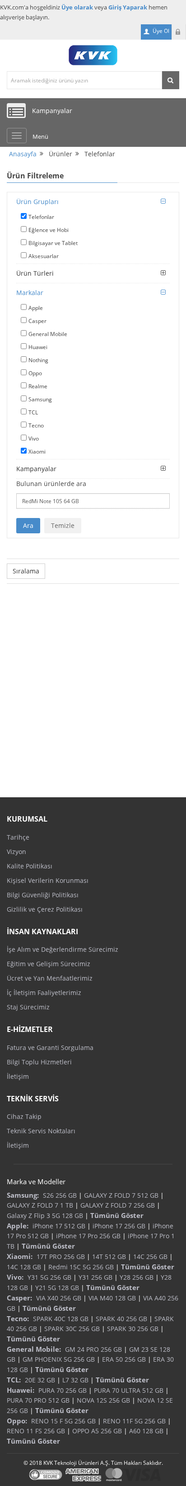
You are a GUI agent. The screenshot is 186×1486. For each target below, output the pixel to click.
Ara (28, 525)
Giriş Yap (178, 32)
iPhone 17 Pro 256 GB (88, 1236)
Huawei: (20, 1390)
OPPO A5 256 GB (97, 1431)
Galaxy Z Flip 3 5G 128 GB (45, 1215)
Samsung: (23, 1195)
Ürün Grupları (37, 201)
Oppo (35, 373)
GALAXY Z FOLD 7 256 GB (117, 1205)
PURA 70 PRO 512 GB (38, 1400)
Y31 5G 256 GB (49, 1277)
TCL (33, 412)
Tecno (36, 425)
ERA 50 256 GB (124, 1359)
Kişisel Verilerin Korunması (47, 880)
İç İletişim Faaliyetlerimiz (44, 992)
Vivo (33, 438)
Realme (37, 386)
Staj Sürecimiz (28, 1007)
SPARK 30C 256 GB (72, 1328)
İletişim (18, 1076)
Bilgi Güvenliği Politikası (43, 895)
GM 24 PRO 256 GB (93, 1349)
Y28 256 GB (136, 1277)
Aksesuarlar (43, 256)
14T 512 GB (109, 1256)
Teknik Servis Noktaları (41, 1131)
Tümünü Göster (117, 1215)
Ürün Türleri (35, 273)
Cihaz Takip (24, 1116)
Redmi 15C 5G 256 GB (81, 1267)
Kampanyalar (36, 468)
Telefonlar (41, 217)
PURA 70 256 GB (62, 1390)
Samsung (40, 399)
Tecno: (18, 1318)
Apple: (17, 1225)
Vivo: (15, 1277)
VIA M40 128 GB (112, 1298)
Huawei (37, 347)
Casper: (19, 1297)
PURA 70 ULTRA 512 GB (128, 1390)
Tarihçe (18, 837)
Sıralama (26, 571)
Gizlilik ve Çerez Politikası (45, 909)
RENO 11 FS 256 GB (36, 1431)
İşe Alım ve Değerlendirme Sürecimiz (62, 949)
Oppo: (17, 1420)
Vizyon (16, 851)
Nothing (38, 360)
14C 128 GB (24, 1267)
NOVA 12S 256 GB (103, 1400)
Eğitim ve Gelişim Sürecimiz (48, 963)
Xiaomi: (20, 1256)
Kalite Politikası (29, 866)
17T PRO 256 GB (61, 1256)
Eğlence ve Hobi (48, 230)
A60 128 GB (146, 1431)
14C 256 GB (150, 1256)
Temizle (62, 525)
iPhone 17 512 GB (59, 1226)
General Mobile (47, 334)
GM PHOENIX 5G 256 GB (59, 1359)
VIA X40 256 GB (58, 1298)
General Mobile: (34, 1349)
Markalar (29, 292)
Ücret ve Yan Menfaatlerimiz (50, 978)
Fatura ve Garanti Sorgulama (50, 1047)
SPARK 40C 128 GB (60, 1318)
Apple (35, 308)
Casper (37, 321)
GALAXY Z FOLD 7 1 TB (40, 1205)
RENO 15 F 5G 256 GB (63, 1421)
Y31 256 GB (95, 1277)
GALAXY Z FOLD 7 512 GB (121, 1195)
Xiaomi (37, 451)
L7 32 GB (75, 1380)
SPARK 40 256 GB (121, 1318)
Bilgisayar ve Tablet (53, 243)
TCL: (14, 1379)
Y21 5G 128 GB (57, 1287)
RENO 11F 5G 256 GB (134, 1421)
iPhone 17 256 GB (119, 1226)
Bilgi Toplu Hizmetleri (39, 1062)
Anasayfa (23, 154)
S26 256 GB (60, 1195)
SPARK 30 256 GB (132, 1328)
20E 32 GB (40, 1380)
